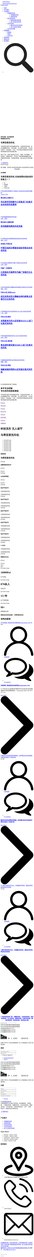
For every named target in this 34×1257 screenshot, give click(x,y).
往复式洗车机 (27, 1018)
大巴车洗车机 (8, 1126)
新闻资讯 (6, 37)
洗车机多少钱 (25, 1020)
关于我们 (6, 9)
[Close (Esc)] (1, 1254)
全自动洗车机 (11, 18)
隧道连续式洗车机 (16, 20)
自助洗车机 (14, 16)
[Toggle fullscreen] (4, 1254)
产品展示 (6, 11)
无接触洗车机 (11, 13)
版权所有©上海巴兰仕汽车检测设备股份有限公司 (15, 1248)
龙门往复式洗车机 (16, 21)
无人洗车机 (10, 1018)
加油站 (9, 32)
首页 (5, 8)
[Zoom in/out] (6, 1254)
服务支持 (6, 39)
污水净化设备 (11, 28)
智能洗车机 (18, 1018)
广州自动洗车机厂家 (7, 1016)
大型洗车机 (10, 23)
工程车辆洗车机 (23, 1242)
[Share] (3, 1254)
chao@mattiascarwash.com (9, 3)
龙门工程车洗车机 (16, 27)
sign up (6, 1098)
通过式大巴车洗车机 (16, 25)
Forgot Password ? (9, 1058)
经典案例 (6, 30)
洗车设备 (6, 1244)
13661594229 (6, 1)
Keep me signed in (7, 1055)
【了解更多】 (5, 163)
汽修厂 (9, 34)
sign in (5, 1059)
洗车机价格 (16, 1020)
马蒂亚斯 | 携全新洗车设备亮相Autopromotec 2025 (15, 685)
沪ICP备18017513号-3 (9, 1249)
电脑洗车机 (17, 1016)
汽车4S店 (10, 35)
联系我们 (6, 41)
